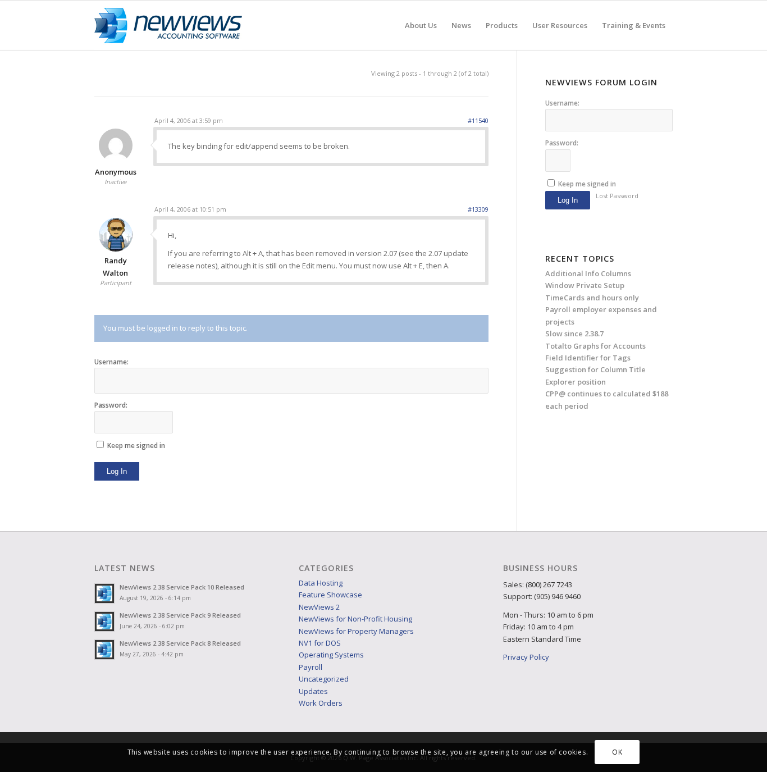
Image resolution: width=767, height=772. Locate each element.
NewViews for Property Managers (356, 631)
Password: (110, 405)
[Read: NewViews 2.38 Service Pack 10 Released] (104, 593)
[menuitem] (421, 25)
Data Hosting (321, 583)
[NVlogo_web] (168, 25)
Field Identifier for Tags (588, 358)
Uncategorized (324, 679)
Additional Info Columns (588, 273)
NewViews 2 (319, 607)
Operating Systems (331, 655)
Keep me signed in (136, 445)
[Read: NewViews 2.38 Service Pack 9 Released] (104, 621)
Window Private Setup (584, 285)
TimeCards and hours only (592, 298)
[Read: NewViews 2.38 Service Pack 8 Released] (104, 649)
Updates (313, 691)
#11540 (478, 120)
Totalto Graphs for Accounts (595, 346)
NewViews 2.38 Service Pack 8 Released (180, 643)
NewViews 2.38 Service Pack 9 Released (180, 615)
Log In (117, 471)
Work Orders (321, 703)
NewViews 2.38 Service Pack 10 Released (182, 587)
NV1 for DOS (320, 643)
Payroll (310, 667)
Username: (111, 362)
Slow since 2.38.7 (574, 333)
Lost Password (617, 195)
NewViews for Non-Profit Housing (355, 619)
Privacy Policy (526, 657)
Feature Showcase (330, 595)
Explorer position (575, 382)
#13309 (478, 209)
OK (617, 752)
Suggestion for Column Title (595, 369)
